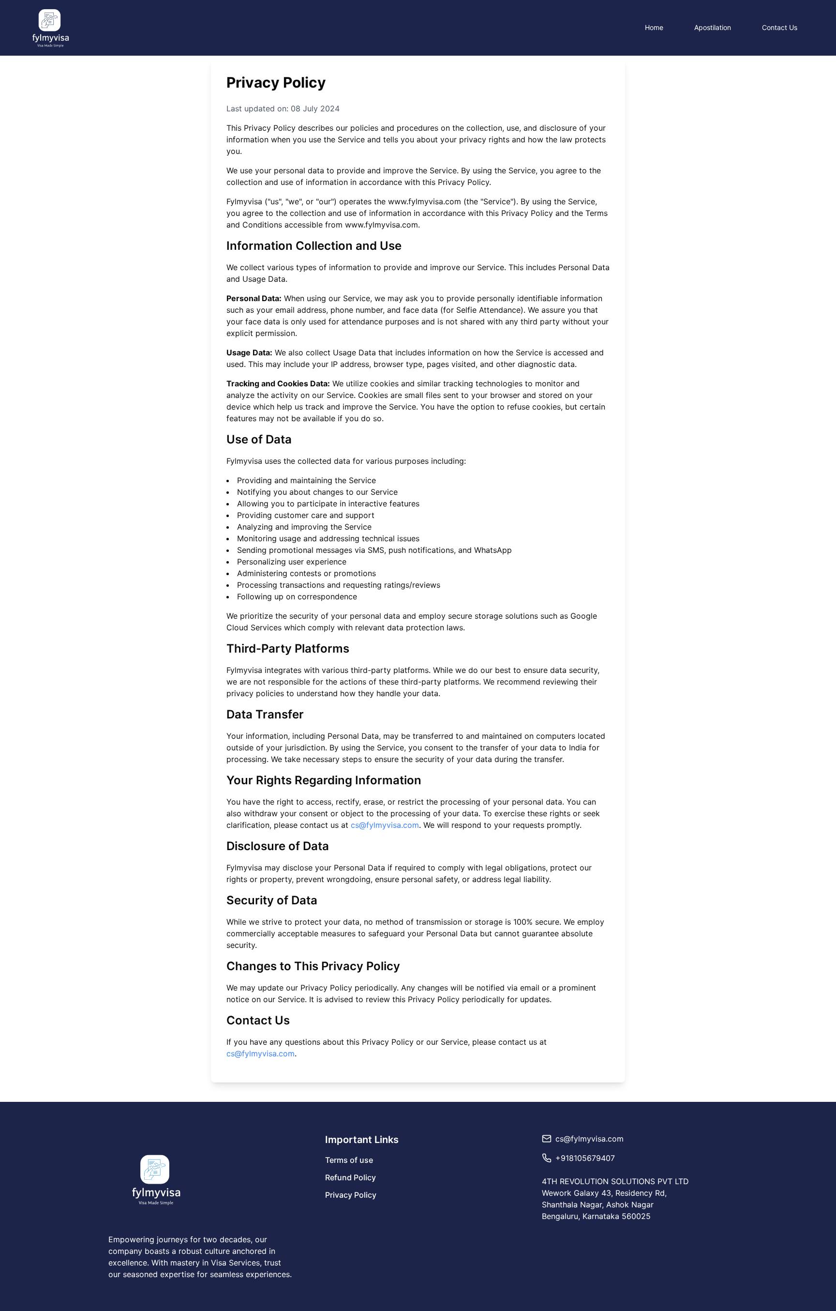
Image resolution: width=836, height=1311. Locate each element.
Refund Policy (350, 1177)
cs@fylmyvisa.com (385, 825)
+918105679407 (585, 1158)
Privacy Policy (350, 1195)
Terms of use (349, 1160)
